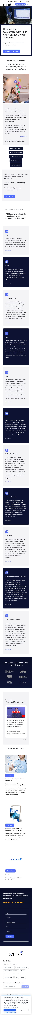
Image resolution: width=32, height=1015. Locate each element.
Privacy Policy (15, 1007)
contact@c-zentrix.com (17, 995)
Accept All (9, 1010)
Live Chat (6, 974)
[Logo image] (7, 4)
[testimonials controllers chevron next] (26, 740)
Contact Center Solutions (11, 970)
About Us (6, 964)
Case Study (10, 871)
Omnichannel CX (8, 967)
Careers (15, 964)
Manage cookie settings (10, 1012)
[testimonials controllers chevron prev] (23, 740)
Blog (10, 775)
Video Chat (16, 974)
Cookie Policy (7, 1007)
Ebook (10, 825)
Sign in (27, 1)
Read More (9, 728)
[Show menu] (27, 4)
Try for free (9, 196)
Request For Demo (20, 4)
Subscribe (25, 986)
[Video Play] (23, 716)
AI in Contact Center (22, 967)
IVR (17, 977)
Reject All (22, 1010)
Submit (10, 936)
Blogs (22, 977)
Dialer (22, 970)
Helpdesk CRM (8, 977)
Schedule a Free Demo (11, 51)
